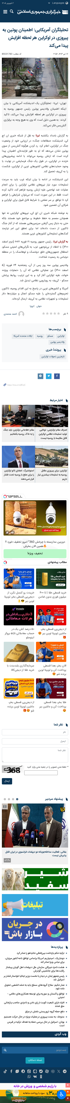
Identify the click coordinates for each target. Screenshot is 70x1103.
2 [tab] (13, 799)
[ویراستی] (17, 1072)
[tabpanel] (35, 834)
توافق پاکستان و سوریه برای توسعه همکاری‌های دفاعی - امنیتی (35, 996)
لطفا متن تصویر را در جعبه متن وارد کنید (47, 767)
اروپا (32, 306)
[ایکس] (58, 1072)
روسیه (40, 336)
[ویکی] (35, 1077)
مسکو (50, 336)
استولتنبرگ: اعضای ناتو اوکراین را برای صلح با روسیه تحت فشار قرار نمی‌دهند (19, 475)
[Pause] (7, 532)
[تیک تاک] (5, 1072)
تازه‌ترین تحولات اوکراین (52, 357)
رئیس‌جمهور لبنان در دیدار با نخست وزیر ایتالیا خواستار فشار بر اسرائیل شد (34, 978)
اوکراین (60, 336)
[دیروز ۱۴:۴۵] (35, 825)
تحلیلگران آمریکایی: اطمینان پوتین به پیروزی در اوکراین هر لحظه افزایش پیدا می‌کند (35, 37)
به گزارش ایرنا (60, 242)
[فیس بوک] (11, 1072)
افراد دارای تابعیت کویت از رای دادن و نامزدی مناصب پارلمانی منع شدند (34, 1004)
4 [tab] (5, 799)
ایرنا (39, 12)
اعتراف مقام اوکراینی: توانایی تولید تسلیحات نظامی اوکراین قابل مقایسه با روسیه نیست (53, 434)
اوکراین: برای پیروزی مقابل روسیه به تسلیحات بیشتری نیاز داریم (52, 475)
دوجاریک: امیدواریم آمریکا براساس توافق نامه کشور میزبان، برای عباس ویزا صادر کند (34, 960)
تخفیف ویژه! (35, 553)
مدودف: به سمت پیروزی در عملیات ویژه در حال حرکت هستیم (34, 1017)
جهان (39, 306)
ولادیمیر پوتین (57, 342)
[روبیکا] (52, 1072)
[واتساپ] (29, 1077)
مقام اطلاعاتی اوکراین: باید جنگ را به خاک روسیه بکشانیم (18, 432)
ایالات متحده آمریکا (23, 336)
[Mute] (12, 532)
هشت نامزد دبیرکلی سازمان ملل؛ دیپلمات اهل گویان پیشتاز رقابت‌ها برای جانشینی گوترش (35, 969)
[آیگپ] (35, 1072)
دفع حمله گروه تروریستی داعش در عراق (44, 1012)
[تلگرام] (64, 1072)
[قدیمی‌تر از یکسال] (51, 416)
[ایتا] (29, 1072)
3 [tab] (9, 799)
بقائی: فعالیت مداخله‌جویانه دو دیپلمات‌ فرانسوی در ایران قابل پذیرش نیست (35, 853)
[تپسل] (5, 496)
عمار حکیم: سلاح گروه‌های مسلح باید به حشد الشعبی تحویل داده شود (34, 987)
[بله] (40, 1072)
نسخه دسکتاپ (35, 1060)
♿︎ (61, 1094)
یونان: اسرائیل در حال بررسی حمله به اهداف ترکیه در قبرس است (35, 1024)
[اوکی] (40, 1077)
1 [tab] (17, 799)
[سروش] (23, 1072)
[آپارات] (46, 1072)
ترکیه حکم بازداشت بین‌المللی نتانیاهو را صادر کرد (40, 953)
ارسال (7, 781)
